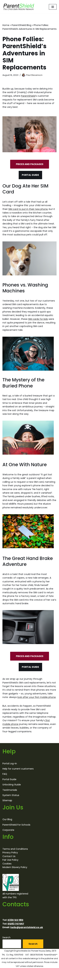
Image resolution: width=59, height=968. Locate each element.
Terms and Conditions (15, 849)
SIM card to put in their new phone (28, 209)
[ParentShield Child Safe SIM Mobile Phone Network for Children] (18, 6)
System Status (10, 795)
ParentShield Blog (21, 25)
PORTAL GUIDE (30, 175)
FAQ (4, 774)
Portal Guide (9, 779)
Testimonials (9, 789)
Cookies (6, 863)
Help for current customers (18, 768)
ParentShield (28, 96)
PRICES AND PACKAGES (29, 164)
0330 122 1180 (15, 920)
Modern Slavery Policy (14, 867)
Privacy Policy (10, 852)
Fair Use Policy (10, 859)
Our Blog (7, 819)
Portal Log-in (9, 763)
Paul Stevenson (34, 75)
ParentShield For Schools (16, 824)
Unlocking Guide (11, 784)
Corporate (8, 830)
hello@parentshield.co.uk (26, 927)
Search (6, 937)
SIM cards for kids (38, 319)
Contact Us (8, 856)
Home (5, 25)
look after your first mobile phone (36, 697)
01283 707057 (16, 923)
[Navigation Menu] (53, 7)
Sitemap (7, 800)
